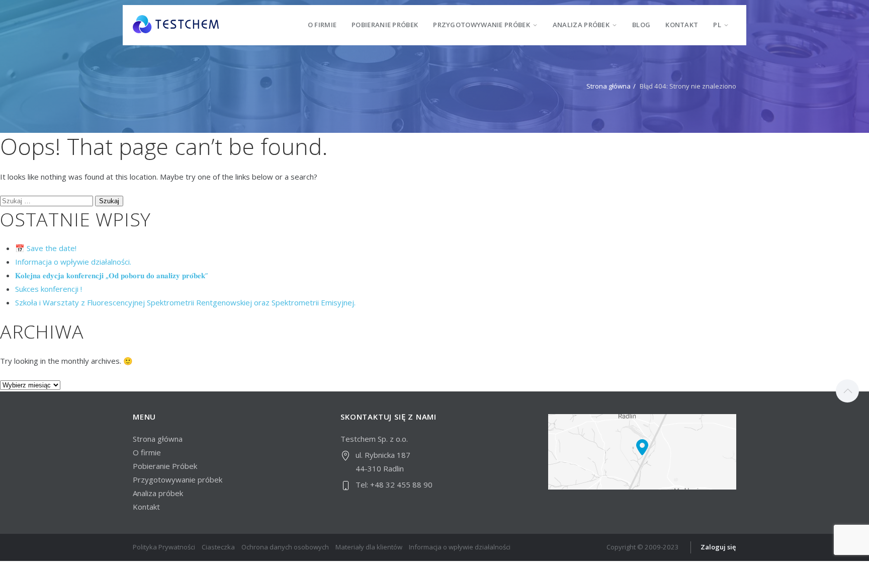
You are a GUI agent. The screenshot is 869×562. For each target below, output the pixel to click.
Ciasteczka (218, 546)
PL (717, 24)
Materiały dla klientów (368, 546)
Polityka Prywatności (164, 546)
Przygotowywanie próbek (481, 24)
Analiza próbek (581, 24)
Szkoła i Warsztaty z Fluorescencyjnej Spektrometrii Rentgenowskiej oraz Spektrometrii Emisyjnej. (185, 302)
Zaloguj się (718, 546)
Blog (641, 24)
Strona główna (608, 86)
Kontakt (681, 24)
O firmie (322, 24)
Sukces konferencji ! (48, 289)
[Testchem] (176, 25)
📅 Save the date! (45, 248)
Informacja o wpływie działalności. (73, 262)
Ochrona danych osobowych (285, 546)
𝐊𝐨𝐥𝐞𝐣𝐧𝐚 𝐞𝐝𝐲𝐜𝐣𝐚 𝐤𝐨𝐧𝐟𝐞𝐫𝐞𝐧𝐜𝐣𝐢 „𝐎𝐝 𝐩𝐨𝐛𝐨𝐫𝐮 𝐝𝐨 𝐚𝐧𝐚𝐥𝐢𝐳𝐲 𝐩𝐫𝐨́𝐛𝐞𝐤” (111, 275)
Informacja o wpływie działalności (459, 546)
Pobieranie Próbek (385, 24)
